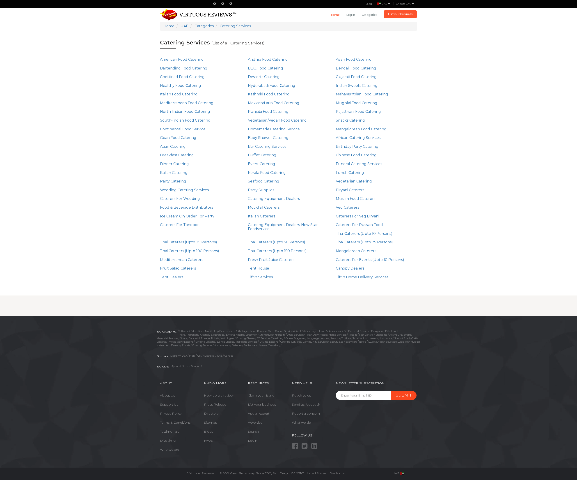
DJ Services (263, 338)
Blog (369, 3)
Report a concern (306, 413)
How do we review (219, 395)
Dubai (185, 366)
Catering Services (290, 341)
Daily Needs (320, 334)
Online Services (284, 331)
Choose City (404, 3)
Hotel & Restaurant (330, 331)
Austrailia (209, 355)
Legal (314, 331)
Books (362, 341)
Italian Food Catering (179, 94)
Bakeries (237, 345)
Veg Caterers (347, 207)
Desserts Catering (264, 77)
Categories (369, 14)
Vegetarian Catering (354, 181)
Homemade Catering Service (274, 129)
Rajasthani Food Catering (358, 111)
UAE (219, 355)
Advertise (255, 422)
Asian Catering (173, 146)
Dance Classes (225, 341)
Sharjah (196, 366)
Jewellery (274, 345)
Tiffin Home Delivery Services (362, 277)
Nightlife (280, 334)
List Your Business (400, 14)
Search (253, 431)
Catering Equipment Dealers (274, 198)
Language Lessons (318, 338)
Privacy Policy (170, 413)
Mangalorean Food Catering (361, 129)
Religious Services (246, 341)
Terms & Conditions (175, 422)
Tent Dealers (171, 277)
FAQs (208, 440)
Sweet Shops (376, 341)
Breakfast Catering (177, 155)
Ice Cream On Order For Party (187, 216)
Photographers (246, 331)
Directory (211, 413)
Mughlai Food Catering (356, 103)
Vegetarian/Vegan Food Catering (277, 120)
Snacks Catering (350, 120)
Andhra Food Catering (268, 59)
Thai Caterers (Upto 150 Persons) (277, 251)
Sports (398, 338)
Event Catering (261, 164)
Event (407, 334)
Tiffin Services (260, 277)
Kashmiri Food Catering (269, 94)
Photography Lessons (180, 341)
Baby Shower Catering (268, 138)
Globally (175, 355)
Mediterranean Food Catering (186, 103)
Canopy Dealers (350, 268)
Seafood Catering (263, 181)
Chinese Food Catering (356, 155)
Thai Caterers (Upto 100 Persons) (189, 251)
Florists (186, 345)
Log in (350, 14)
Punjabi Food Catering (268, 111)
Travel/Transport (188, 334)
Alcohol (204, 334)
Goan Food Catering (178, 138)
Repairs (352, 334)
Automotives (265, 334)
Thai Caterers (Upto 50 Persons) (276, 242)
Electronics (217, 334)
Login (252, 440)
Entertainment (235, 334)
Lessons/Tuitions (341, 338)
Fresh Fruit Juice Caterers (271, 260)
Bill (387, 331)
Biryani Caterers (350, 190)
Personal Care (265, 331)
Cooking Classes (245, 338)
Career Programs (295, 338)
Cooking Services (202, 345)
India (192, 355)
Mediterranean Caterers (181, 260)
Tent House (258, 268)
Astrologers (227, 338)
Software (183, 331)
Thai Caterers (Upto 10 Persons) (364, 233)
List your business (262, 404)
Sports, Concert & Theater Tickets (199, 338)
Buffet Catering (262, 155)
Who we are (169, 450)
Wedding (278, 338)
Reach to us (301, 395)
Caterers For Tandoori (179, 225)
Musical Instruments (365, 338)
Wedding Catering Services (184, 190)
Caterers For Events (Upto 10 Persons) (370, 260)
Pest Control (366, 334)
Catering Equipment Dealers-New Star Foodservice (283, 227)
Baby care (351, 341)
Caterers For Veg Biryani (357, 216)
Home (335, 14)
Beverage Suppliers (397, 341)
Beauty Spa (336, 341)
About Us (167, 395)
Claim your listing (261, 395)
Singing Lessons (205, 341)
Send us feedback (306, 404)
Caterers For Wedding (180, 198)
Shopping (381, 334)
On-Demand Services (356, 331)
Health (395, 331)
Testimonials (169, 431)
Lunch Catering (350, 173)
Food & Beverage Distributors (186, 207)
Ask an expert (258, 413)
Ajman (176, 366)
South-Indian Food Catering (185, 120)
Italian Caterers (261, 216)
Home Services (337, 334)
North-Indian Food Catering (185, 111)
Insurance (386, 338)
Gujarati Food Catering (356, 77)
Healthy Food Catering (180, 85)
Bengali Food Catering (356, 68)
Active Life (395, 334)
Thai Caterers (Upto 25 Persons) (188, 242)
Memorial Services (167, 338)
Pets (308, 334)
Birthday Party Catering (357, 146)
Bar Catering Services (267, 146)
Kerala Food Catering (267, 173)
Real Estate (302, 331)
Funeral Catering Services (359, 164)
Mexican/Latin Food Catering (273, 103)
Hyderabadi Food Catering (271, 85)
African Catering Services (358, 138)
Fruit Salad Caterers (178, 268)
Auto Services (295, 334)
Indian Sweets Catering (357, 85)
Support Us (169, 404)
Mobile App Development (220, 331)
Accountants (222, 345)
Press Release (215, 404)
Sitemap (210, 422)
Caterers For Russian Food (359, 225)
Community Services (315, 341)
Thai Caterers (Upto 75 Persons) (364, 242)
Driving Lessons (268, 341)
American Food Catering (182, 59)
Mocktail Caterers (263, 207)
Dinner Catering (174, 164)
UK (199, 355)
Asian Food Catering (354, 59)
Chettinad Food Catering (182, 77)
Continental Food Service (183, 129)
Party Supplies (261, 190)
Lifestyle (251, 334)
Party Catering (173, 181)
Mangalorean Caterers (356, 251)
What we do (301, 422)
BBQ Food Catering (265, 68)
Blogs (208, 431)
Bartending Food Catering (183, 68)
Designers (377, 331)
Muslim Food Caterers (355, 198)
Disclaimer (168, 440)
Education (197, 331)
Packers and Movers (255, 345)
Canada (229, 355)
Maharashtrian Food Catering (362, 94)
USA (184, 355)
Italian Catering (174, 173)
